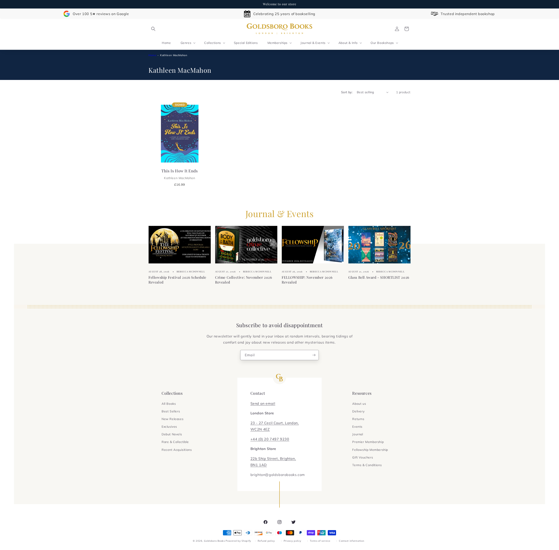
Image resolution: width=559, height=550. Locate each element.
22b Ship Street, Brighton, (273, 458)
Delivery (358, 411)
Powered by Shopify (238, 540)
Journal (357, 434)
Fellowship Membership (370, 450)
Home (152, 55)
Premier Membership (368, 442)
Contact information (351, 540)
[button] (153, 29)
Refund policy (266, 540)
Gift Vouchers (362, 457)
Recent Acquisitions (177, 450)
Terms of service (320, 540)
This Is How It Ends (179, 174)
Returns (358, 419)
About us (359, 404)
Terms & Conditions (367, 465)
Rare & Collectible (175, 442)
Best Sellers (171, 411)
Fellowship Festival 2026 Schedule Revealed (177, 279)
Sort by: (346, 92)
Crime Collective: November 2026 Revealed (243, 279)
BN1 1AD (258, 465)
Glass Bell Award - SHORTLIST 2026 (378, 277)
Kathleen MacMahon (173, 55)
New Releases (172, 419)
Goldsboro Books (214, 540)
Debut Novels (172, 434)
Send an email (262, 403)
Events (357, 427)
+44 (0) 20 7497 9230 (269, 439)
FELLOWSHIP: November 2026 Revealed (307, 279)
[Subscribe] (314, 355)
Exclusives (169, 427)
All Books (169, 404)
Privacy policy (292, 540)
